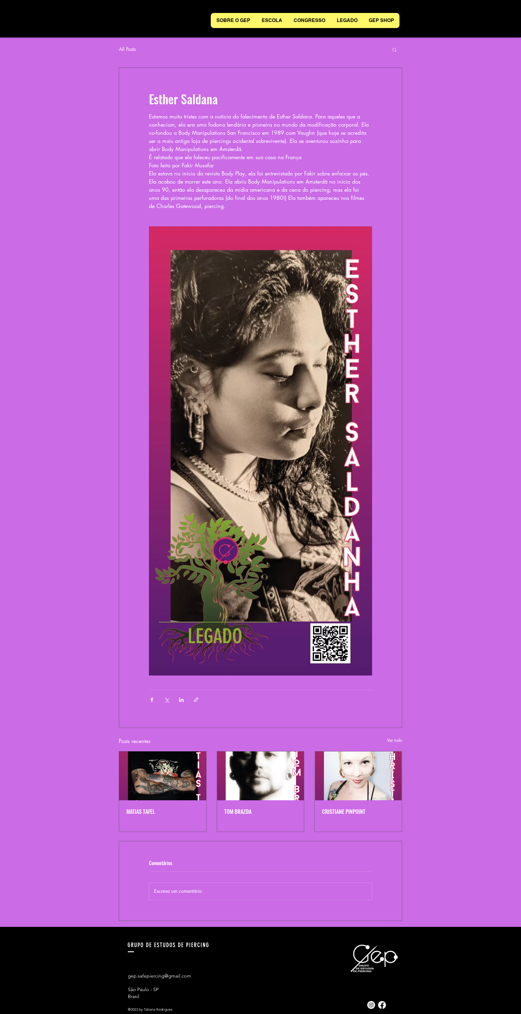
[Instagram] (371, 1005)
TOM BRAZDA (237, 811)
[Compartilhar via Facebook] (152, 700)
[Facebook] (382, 1005)
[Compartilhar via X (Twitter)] (166, 700)
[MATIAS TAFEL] (162, 775)
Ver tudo (394, 740)
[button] (394, 49)
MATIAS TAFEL (140, 811)
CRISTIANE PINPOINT (343, 811)
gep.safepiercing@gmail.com (159, 976)
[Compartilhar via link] (196, 700)
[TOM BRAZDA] (260, 775)
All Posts (127, 49)
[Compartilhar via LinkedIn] (181, 700)
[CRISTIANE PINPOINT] (358, 775)
